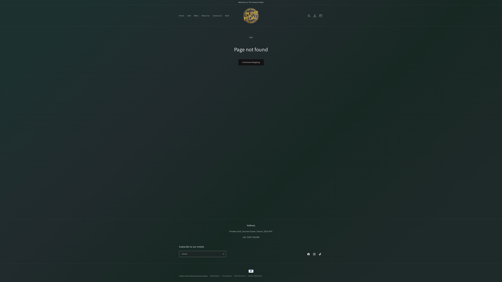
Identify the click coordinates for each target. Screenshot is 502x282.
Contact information (255, 276)
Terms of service (239, 276)
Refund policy (214, 276)
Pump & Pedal (189, 276)
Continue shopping (251, 62)
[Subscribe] (223, 254)
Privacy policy (227, 276)
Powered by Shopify (201, 276)
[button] (309, 16)
